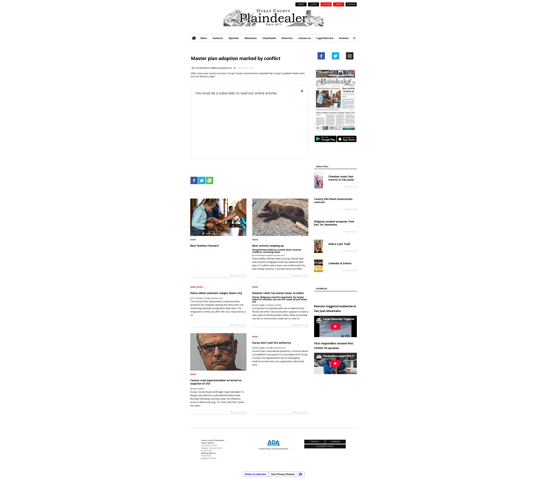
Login (313, 4)
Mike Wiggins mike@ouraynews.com (270, 348)
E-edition (351, 4)
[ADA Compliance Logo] (273, 446)
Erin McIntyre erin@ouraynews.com (270, 255)
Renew (338, 4)
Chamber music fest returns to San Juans (341, 178)
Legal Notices (324, 38)
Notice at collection (255, 474)
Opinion (232, 38)
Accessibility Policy (325, 446)
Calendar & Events (339, 263)
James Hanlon (198, 388)
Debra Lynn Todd (339, 244)
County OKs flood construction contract (333, 200)
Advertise (287, 38)
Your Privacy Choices (283, 474)
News (204, 38)
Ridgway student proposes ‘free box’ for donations (334, 223)
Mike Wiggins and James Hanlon (268, 305)
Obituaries (250, 38)
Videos (301, 4)
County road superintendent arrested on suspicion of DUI (216, 382)
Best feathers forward (204, 245)
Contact (315, 441)
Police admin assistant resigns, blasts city (216, 293)
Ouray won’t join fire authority (271, 342)
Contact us (304, 38)
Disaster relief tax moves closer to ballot (278, 293)
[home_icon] (194, 38)
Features (218, 38)
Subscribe (326, 4)
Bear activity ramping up (268, 245)
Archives (344, 38)
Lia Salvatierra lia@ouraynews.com (213, 67)
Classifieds (268, 38)
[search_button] (354, 38)
